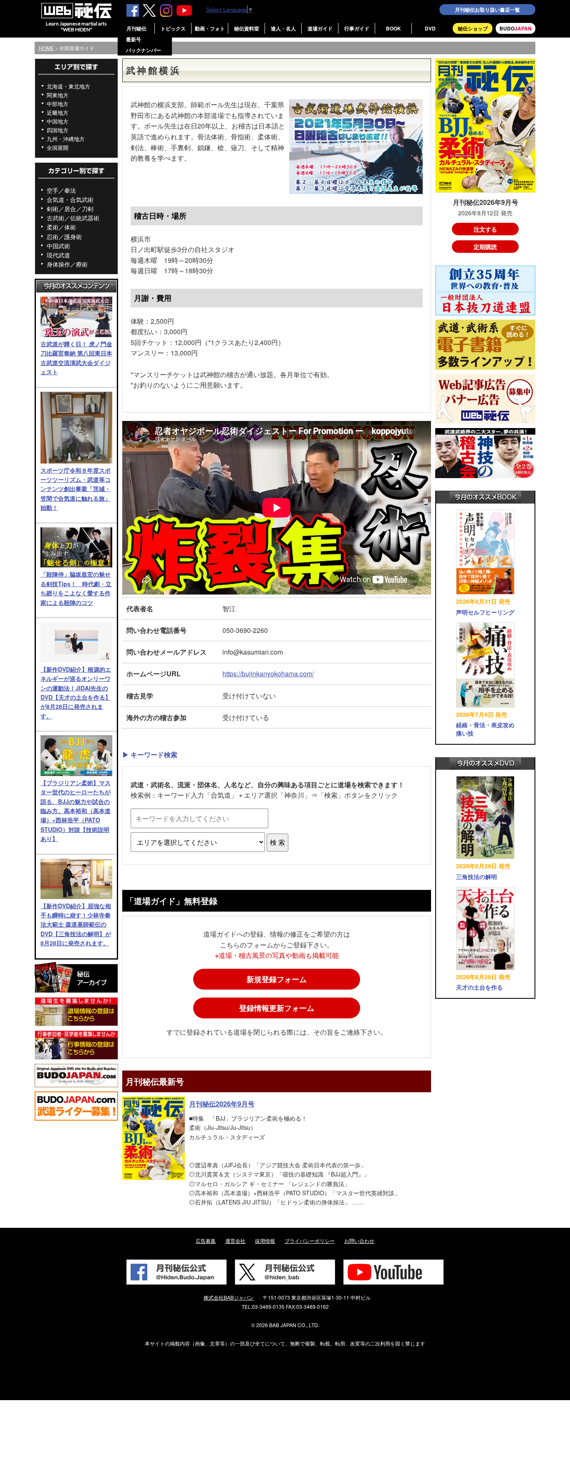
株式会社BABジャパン (229, 1297)
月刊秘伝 (136, 28)
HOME (46, 47)
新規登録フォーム (277, 979)
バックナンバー (143, 50)
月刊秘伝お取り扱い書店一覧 (487, 10)
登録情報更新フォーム (276, 1008)
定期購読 (485, 246)
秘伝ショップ (473, 28)
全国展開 (57, 147)
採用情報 (265, 1240)
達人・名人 (283, 28)
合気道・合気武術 (70, 199)
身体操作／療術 (67, 264)
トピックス (173, 28)
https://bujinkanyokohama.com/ (268, 673)
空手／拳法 (61, 190)
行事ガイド (356, 28)
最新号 (133, 39)
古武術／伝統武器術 (73, 218)
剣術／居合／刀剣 (70, 208)
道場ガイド (320, 28)
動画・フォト (210, 28)
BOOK (393, 28)
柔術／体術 (61, 227)
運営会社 (235, 1240)
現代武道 (58, 255)
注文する (485, 229)
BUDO (515, 28)
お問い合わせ (359, 1240)
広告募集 (206, 1240)
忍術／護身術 (64, 236)
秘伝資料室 (246, 28)
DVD (430, 28)
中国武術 (58, 246)
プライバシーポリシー (310, 1240)
